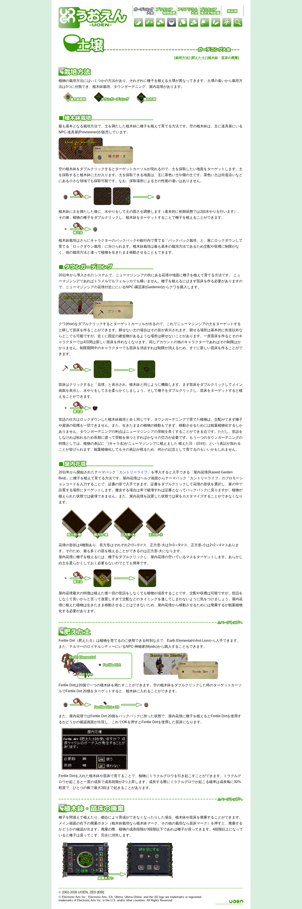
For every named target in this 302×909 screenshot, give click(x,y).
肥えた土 (198, 58)
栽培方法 (182, 58)
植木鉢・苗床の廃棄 (223, 58)
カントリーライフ (133, 472)
